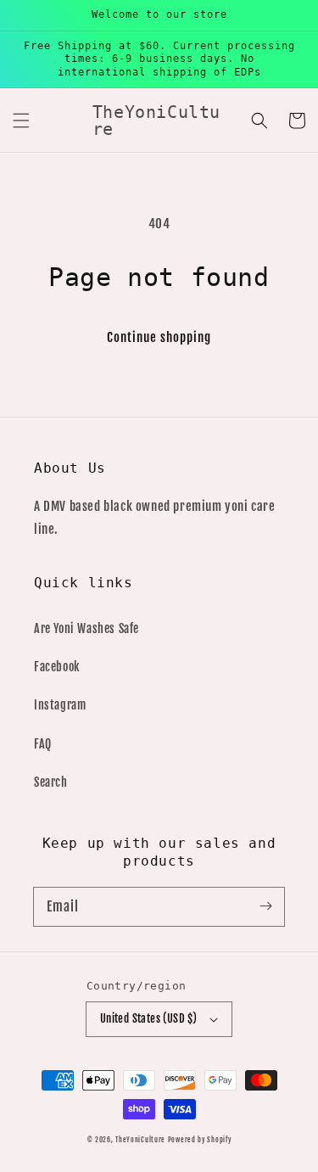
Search (51, 782)
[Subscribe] (265, 906)
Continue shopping (159, 337)
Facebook (57, 666)
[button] (21, 120)
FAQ (43, 744)
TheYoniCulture (140, 1140)
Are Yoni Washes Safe (86, 628)
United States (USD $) (148, 1018)
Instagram (60, 705)
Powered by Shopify (200, 1140)
